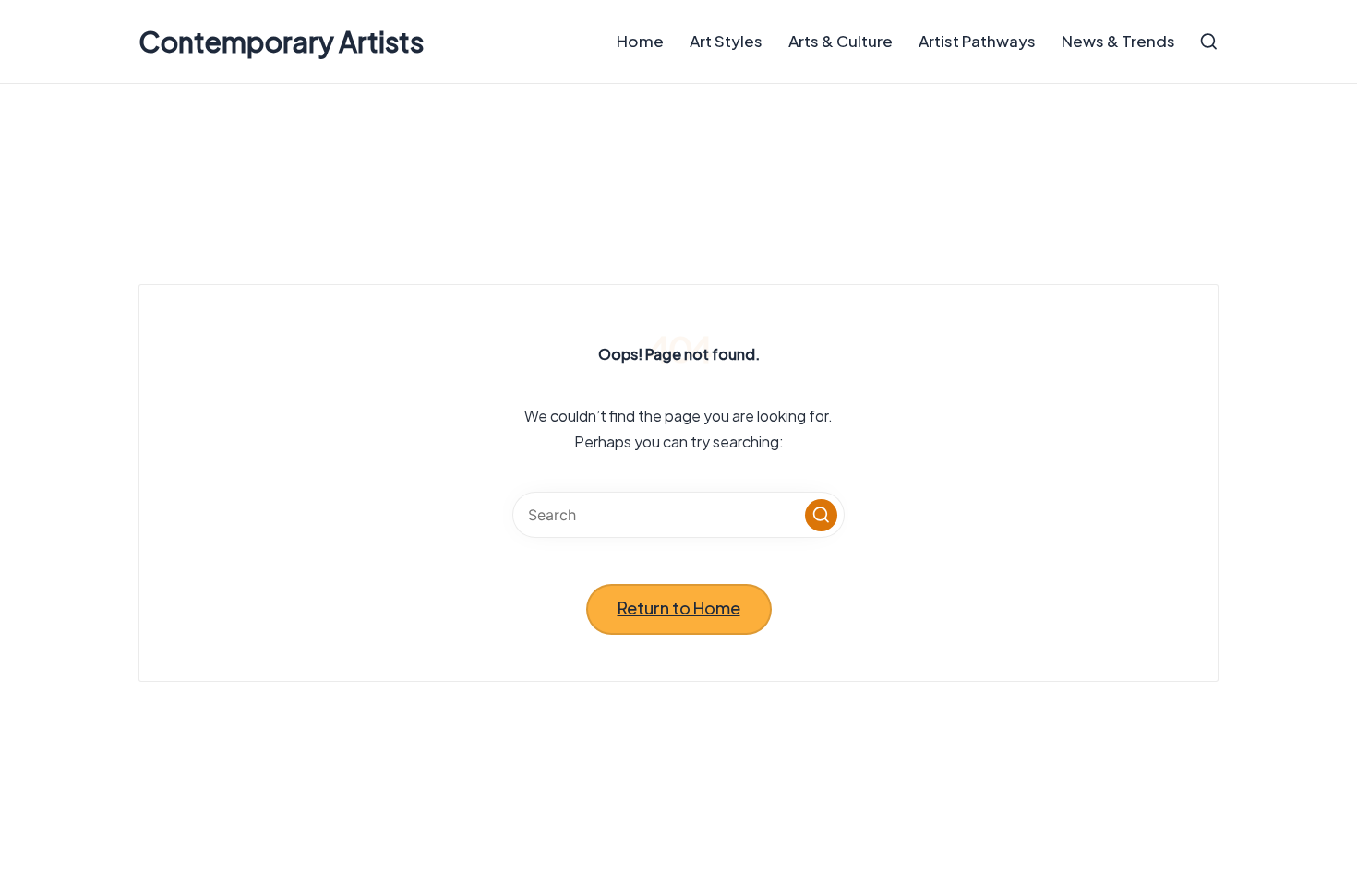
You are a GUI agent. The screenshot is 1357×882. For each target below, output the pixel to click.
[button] (821, 515)
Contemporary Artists (281, 42)
